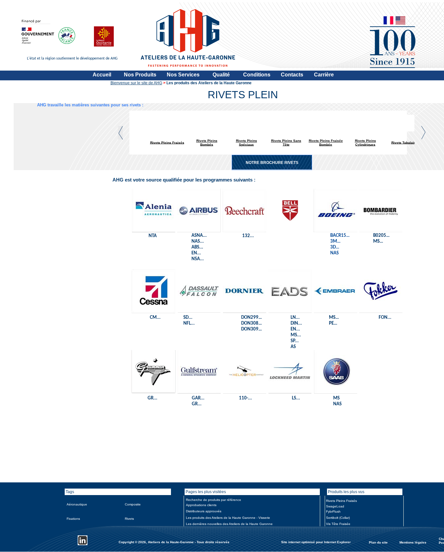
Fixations (73, 518)
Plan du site (378, 542)
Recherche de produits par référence (213, 500)
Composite (133, 504)
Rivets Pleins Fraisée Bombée (326, 142)
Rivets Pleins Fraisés (167, 142)
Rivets (129, 518)
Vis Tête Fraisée (338, 524)
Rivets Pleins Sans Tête (286, 142)
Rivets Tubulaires (405, 142)
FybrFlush (333, 511)
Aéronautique (77, 504)
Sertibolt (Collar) (338, 517)
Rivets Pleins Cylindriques (365, 142)
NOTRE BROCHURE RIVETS (272, 162)
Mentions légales (412, 542)
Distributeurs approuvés (203, 511)
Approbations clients (201, 505)
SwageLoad (335, 506)
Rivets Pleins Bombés (206, 142)
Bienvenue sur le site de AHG (136, 83)
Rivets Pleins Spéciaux (246, 142)
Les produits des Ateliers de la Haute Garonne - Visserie (228, 517)
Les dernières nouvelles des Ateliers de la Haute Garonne (229, 524)
